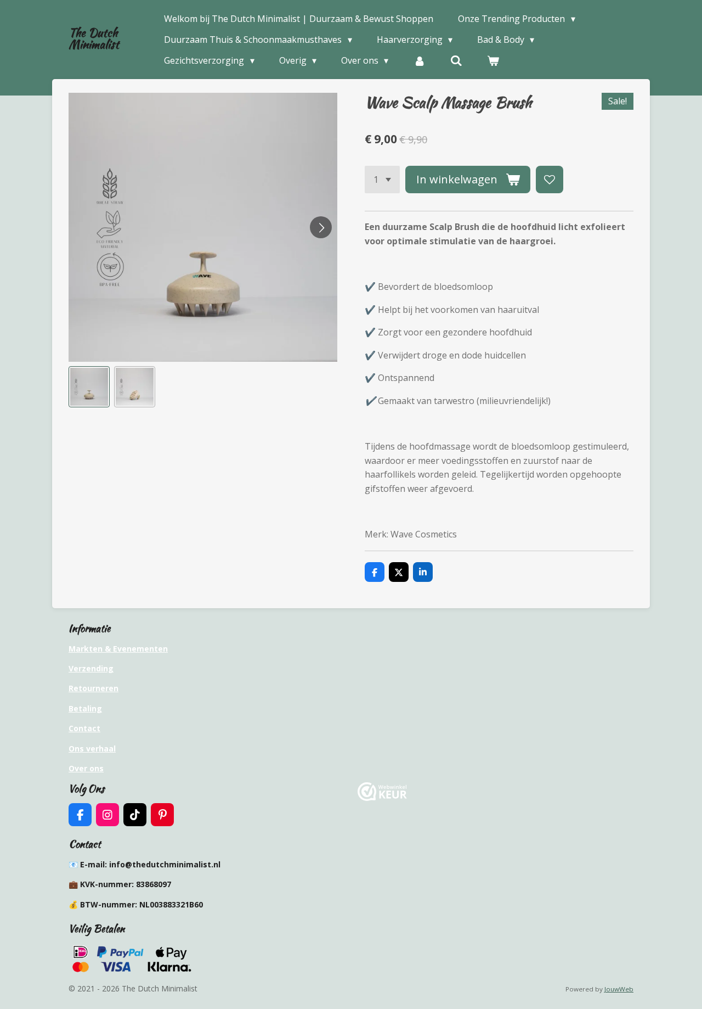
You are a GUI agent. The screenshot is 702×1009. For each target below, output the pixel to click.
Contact (84, 728)
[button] (89, 386)
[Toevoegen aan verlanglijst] (549, 179)
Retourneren (93, 688)
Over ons (86, 768)
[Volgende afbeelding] (321, 227)
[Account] (419, 60)
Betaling (85, 708)
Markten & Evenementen (118, 648)
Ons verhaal (92, 748)
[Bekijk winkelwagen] (493, 60)
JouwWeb (618, 989)
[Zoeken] (456, 60)
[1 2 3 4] (382, 179)
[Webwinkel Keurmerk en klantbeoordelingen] (382, 798)
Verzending (91, 668)
